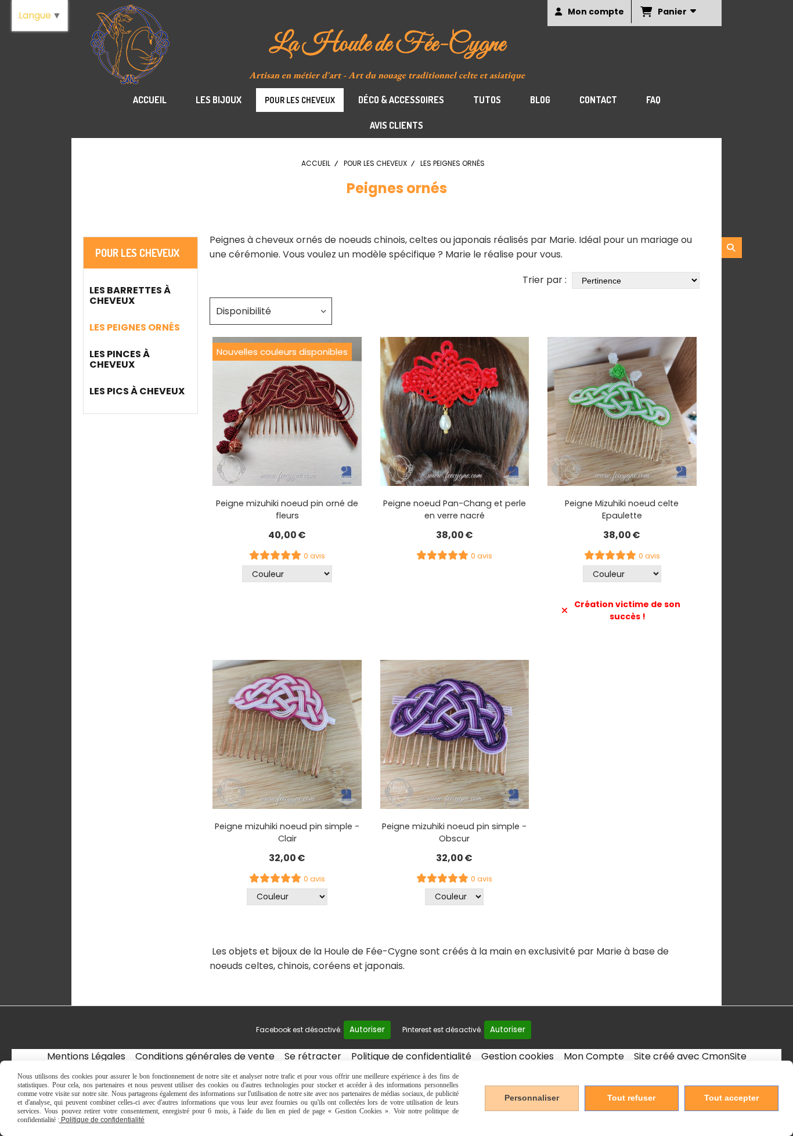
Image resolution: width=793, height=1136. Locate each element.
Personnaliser (531, 1097)
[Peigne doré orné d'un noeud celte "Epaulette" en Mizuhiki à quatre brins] (622, 411)
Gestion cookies (517, 1056)
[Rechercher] (732, 247)
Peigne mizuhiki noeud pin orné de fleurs (287, 509)
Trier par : (544, 279)
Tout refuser (631, 1097)
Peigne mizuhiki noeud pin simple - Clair (287, 832)
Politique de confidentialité (411, 1056)
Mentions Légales (86, 1056)
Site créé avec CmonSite (690, 1056)
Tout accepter (731, 1097)
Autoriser (367, 1029)
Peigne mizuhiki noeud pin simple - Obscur (454, 832)
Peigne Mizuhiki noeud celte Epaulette (622, 509)
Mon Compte (594, 1056)
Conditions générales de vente (205, 1056)
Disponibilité (243, 311)
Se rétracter (312, 1056)
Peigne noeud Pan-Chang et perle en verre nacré (454, 509)
